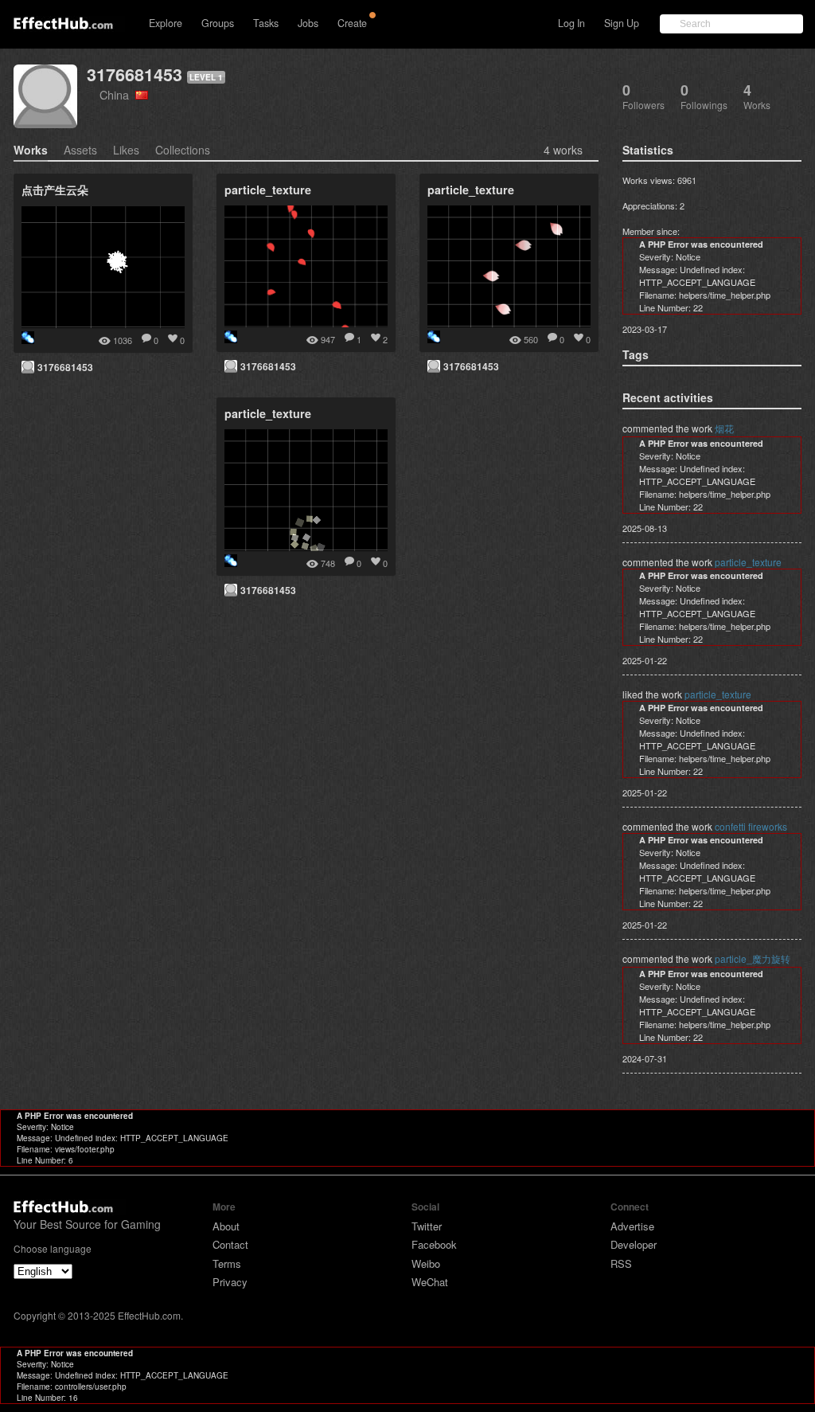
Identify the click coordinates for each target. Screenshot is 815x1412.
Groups (217, 23)
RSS (621, 1263)
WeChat (429, 1281)
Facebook (434, 1244)
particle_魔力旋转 (752, 958)
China (117, 94)
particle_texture (748, 562)
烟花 (724, 428)
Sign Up (621, 23)
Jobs (308, 23)
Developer (633, 1244)
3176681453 (134, 74)
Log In (571, 23)
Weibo (425, 1263)
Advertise (632, 1226)
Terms (227, 1263)
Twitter (426, 1226)
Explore (165, 23)
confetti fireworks (751, 826)
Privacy (230, 1281)
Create (352, 23)
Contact (230, 1244)
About (226, 1226)
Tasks (266, 23)
